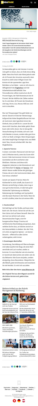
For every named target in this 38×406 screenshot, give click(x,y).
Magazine (15, 387)
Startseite (7, 387)
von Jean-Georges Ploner (9, 54)
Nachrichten (25, 6)
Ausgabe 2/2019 (6, 38)
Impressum (15, 396)
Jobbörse (11, 6)
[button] (35, 2)
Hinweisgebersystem (19, 397)
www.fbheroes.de (28, 270)
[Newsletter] (31, 2)
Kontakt (14, 389)
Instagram (19, 391)
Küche (18, 168)
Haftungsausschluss (27, 396)
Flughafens (19, 88)
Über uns (7, 389)
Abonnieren (23, 387)
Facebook (22, 389)
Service (26, 168)
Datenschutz (8, 396)
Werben (31, 387)
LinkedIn (30, 389)
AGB (20, 396)
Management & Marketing (19, 38)
